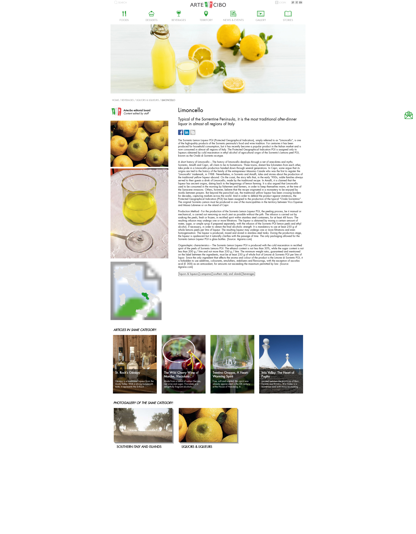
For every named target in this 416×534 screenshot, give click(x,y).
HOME (115, 100)
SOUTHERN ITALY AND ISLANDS (227, 274)
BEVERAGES (248, 274)
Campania (205, 274)
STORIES (288, 16)
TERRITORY (206, 16)
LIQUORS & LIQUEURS (147, 100)
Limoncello (168, 100)
